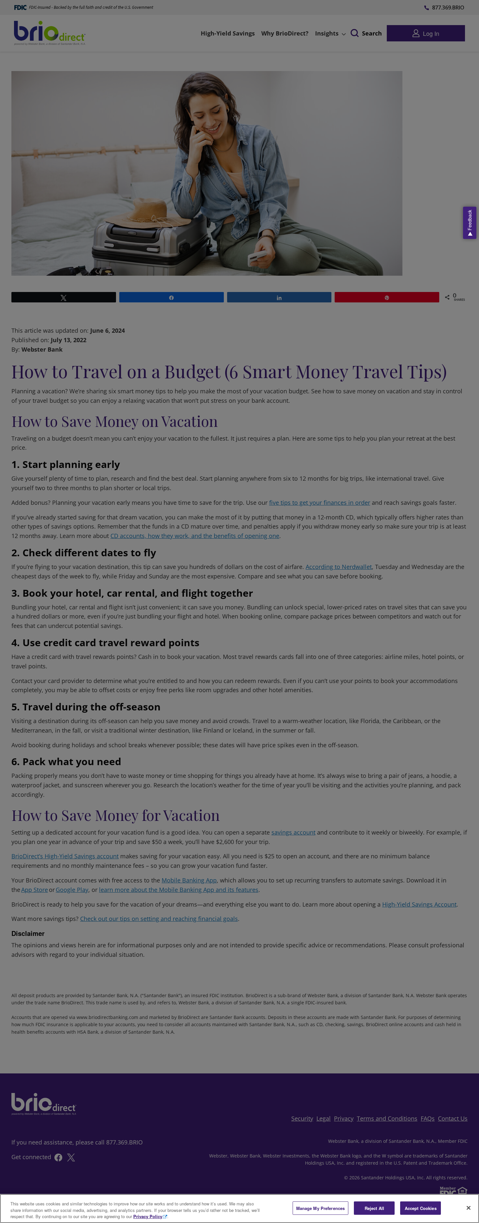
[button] (469, 223)
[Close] (468, 1208)
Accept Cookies (421, 1208)
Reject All (374, 1208)
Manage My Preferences (320, 1208)
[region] (239, 1208)
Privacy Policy (147, 1216)
